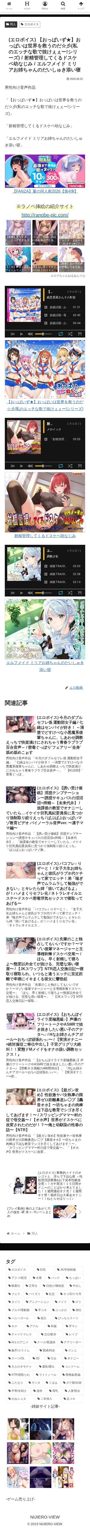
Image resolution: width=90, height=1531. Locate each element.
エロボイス (31, 24)
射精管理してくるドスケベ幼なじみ (45, 536)
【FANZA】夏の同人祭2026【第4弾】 (45, 191)
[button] (80, 836)
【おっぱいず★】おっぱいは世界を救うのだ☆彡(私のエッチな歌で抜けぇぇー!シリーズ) (45, 405)
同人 (13, 24)
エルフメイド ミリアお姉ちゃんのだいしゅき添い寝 (45, 666)
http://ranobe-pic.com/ (45, 215)
